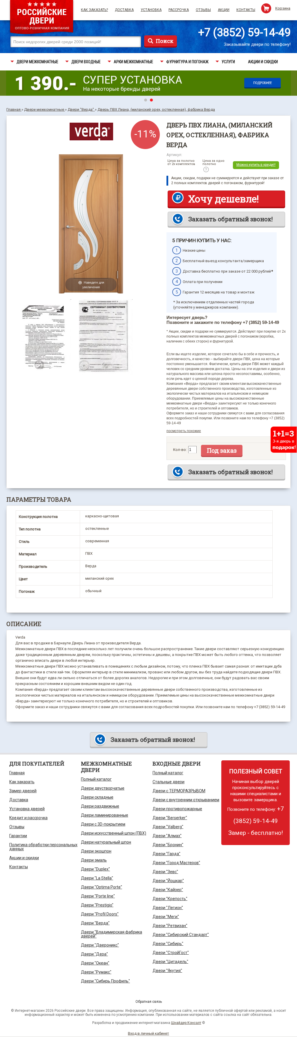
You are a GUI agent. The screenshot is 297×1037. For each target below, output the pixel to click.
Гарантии (18, 835)
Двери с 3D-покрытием (103, 824)
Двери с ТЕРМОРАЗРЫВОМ (179, 790)
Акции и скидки (24, 857)
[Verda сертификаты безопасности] (44, 302)
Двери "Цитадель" (170, 961)
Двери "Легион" (168, 907)
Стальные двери (168, 781)
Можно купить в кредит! (256, 165)
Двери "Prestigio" (97, 905)
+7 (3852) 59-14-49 (244, 32)
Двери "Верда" (95, 923)
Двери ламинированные (104, 815)
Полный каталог (96, 779)
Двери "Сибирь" (168, 943)
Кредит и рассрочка (28, 817)
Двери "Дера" (94, 954)
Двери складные (97, 797)
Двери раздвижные (100, 806)
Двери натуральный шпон (106, 842)
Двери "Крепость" (170, 898)
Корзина (282, 8)
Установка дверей (27, 808)
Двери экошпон (96, 851)
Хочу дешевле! (223, 198)
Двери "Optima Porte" (101, 887)
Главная (17, 773)
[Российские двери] (41, 18)
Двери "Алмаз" (167, 835)
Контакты (245, 10)
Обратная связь (148, 1002)
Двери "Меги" (166, 916)
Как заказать (22, 781)
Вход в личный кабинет (148, 1033)
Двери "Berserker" (170, 817)
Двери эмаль (94, 860)
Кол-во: (180, 449)
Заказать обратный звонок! (230, 219)
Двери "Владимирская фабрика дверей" (111, 934)
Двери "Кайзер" (168, 889)
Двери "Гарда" (166, 853)
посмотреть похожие (183, 431)
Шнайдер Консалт (186, 1023)
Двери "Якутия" (167, 970)
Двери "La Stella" (97, 878)
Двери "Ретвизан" (170, 925)
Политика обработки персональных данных (43, 846)
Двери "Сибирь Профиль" (105, 981)
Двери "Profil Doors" (100, 914)
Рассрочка (179, 10)
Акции (223, 10)
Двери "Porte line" (98, 896)
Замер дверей (23, 790)
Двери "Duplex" (95, 869)
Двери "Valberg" (168, 826)
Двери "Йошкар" (168, 880)
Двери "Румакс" (96, 972)
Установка (151, 10)
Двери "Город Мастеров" (176, 862)
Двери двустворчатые (102, 788)
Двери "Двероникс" (100, 945)
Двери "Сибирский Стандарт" (181, 934)
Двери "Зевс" (165, 871)
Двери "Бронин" (168, 844)
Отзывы (203, 10)
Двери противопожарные (177, 808)
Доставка (124, 10)
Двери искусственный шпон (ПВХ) (113, 833)
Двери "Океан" (95, 963)
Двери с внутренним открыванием (186, 799)
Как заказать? (94, 10)
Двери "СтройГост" (171, 952)
